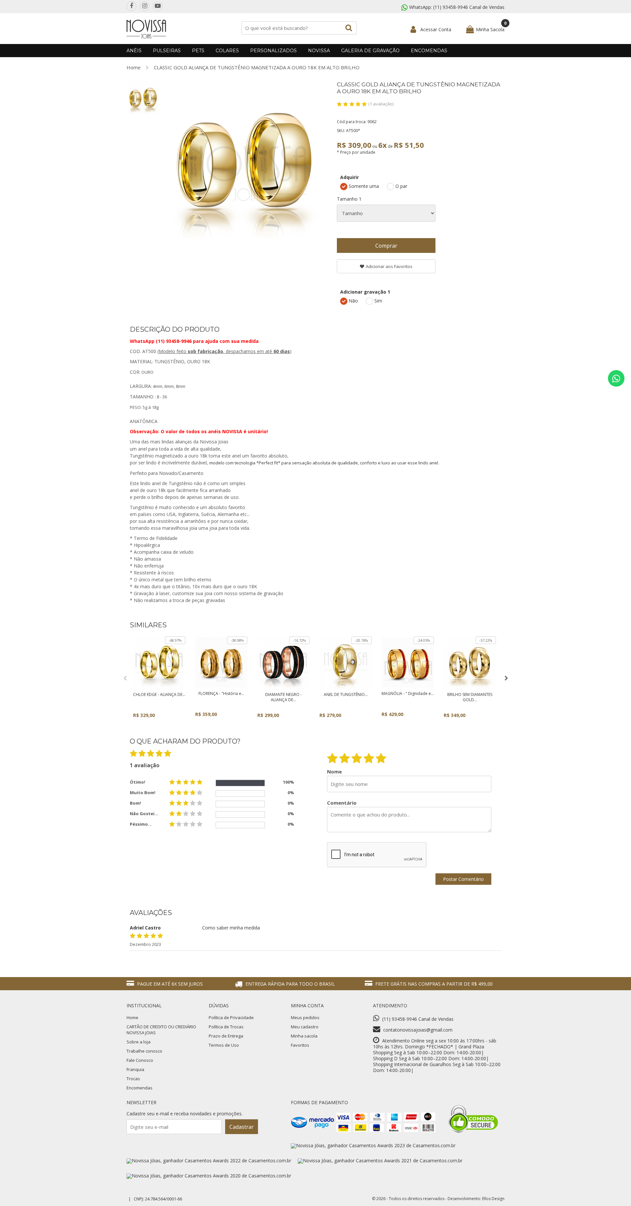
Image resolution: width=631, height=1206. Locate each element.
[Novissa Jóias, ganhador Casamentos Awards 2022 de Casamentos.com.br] (209, 1160)
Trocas (133, 1079)
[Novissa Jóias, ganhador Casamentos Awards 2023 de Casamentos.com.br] (373, 1145)
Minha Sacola (490, 29)
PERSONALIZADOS (273, 51)
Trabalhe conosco (144, 1051)
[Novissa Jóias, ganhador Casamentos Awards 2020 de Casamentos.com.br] (209, 1175)
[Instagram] (145, 6)
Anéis (134, 51)
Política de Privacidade (231, 1017)
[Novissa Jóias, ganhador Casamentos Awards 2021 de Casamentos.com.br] (380, 1160)
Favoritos (300, 1045)
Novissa (319, 51)
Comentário (342, 802)
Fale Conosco (140, 1060)
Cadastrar (241, 1126)
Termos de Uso (224, 1045)
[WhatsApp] (616, 378)
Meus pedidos (305, 1017)
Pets (198, 51)
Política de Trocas (226, 1027)
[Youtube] (158, 6)
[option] (143, 97)
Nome (334, 771)
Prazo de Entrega (226, 1036)
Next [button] (506, 678)
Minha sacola (304, 1036)
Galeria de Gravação (370, 51)
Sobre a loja (139, 1042)
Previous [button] (125, 678)
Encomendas (429, 51)
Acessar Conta (435, 29)
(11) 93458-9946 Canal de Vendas (468, 7)
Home (134, 67)
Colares (227, 51)
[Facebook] (131, 6)
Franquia (135, 1069)
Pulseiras (167, 51)
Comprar (386, 245)
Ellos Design (493, 1198)
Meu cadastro (304, 1027)
